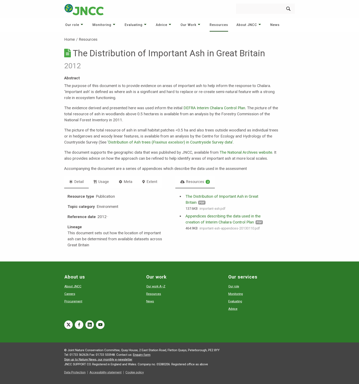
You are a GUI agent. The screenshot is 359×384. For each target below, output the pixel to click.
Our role (72, 25)
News (275, 25)
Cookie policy (134, 372)
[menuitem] (74, 25)
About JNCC (246, 25)
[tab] (195, 182)
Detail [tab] (79, 181)
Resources (219, 25)
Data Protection (75, 372)
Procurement (73, 301)
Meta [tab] (127, 181)
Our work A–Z (155, 286)
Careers (69, 294)
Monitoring (101, 25)
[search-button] (288, 9)
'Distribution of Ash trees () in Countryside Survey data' (170, 142)
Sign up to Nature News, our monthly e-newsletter (98, 359)
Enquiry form (141, 355)
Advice (161, 25)
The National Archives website (246, 152)
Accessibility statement (106, 372)
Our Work (188, 25)
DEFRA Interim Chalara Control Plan (214, 108)
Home (69, 39)
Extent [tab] (151, 181)
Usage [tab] (103, 181)
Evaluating (134, 25)
